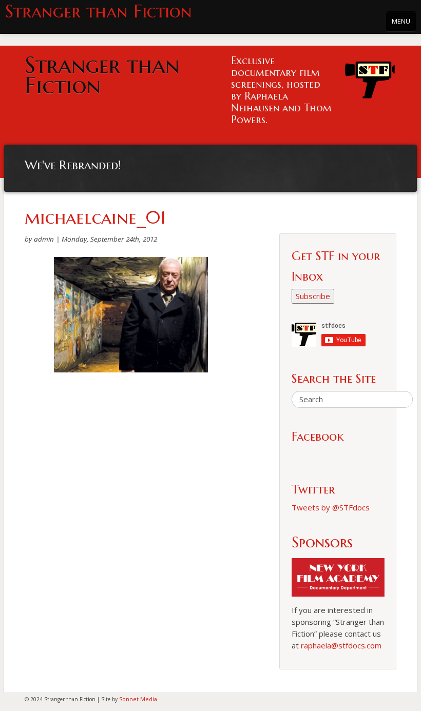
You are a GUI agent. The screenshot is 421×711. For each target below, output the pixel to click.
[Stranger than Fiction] (369, 77)
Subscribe (313, 296)
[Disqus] (131, 512)
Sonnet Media (138, 699)
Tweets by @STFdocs (331, 507)
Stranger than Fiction (98, 12)
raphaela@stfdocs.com (341, 645)
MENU (401, 21)
